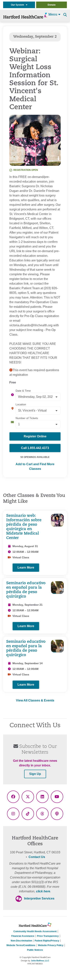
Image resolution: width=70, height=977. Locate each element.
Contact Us (37, 857)
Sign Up (35, 773)
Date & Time (23, 390)
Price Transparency (48, 936)
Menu (53, 14)
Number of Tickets (27, 418)
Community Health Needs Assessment (35, 931)
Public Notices (35, 950)
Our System (18, 4)
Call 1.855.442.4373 (35, 448)
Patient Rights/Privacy (47, 940)
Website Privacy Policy (50, 945)
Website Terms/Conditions (20, 945)
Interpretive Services (39, 898)
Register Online (35, 436)
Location (21, 404)
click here (43, 891)
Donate (52, 4)
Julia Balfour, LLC (40, 960)
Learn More (26, 567)
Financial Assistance (22, 936)
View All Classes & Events (35, 700)
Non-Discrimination (21, 940)
